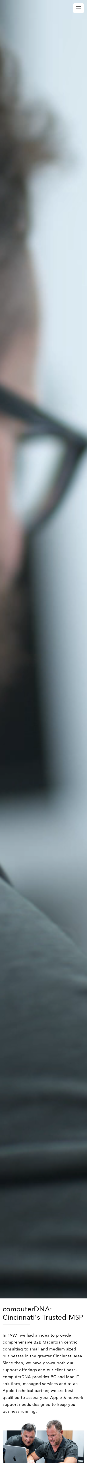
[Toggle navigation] (78, 8)
